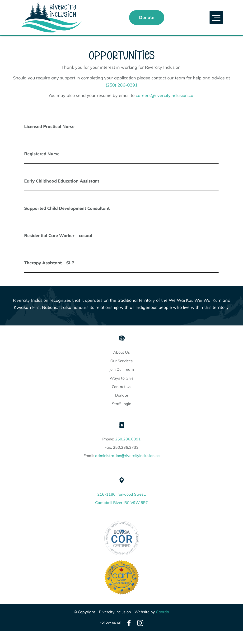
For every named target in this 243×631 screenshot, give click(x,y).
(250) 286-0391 (122, 85)
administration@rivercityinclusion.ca (127, 455)
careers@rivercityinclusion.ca (164, 95)
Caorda (162, 611)
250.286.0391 (128, 439)
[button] (216, 17)
